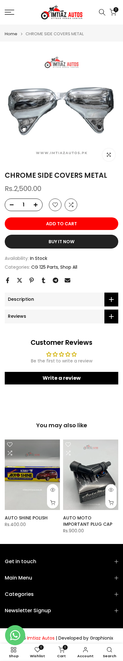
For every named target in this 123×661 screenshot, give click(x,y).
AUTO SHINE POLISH (26, 517)
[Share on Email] (67, 280)
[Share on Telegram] (55, 280)
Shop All (68, 267)
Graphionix (101, 638)
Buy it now (61, 241)
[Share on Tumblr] (43, 280)
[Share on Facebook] (7, 280)
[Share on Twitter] (19, 280)
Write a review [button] (62, 378)
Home (11, 34)
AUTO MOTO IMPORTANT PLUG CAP (87, 520)
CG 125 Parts (44, 267)
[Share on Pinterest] (31, 280)
